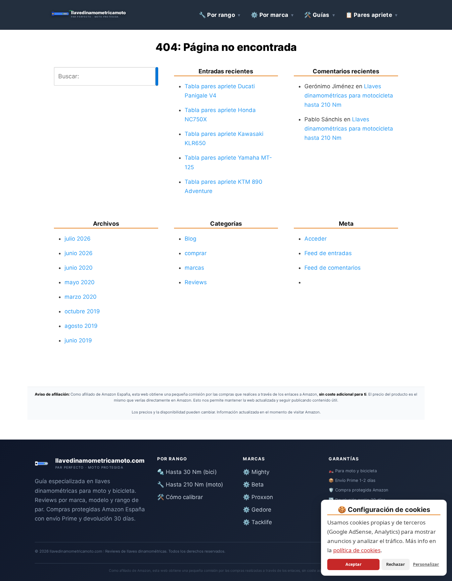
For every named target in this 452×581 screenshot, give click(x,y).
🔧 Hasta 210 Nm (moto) (190, 484)
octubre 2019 (82, 311)
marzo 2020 (81, 296)
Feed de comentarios (332, 267)
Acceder (315, 238)
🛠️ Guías (316, 15)
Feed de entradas (328, 253)
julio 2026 (78, 238)
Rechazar (395, 564)
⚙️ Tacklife (257, 522)
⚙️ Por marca (269, 15)
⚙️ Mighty (256, 472)
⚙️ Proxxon (258, 497)
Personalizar (426, 564)
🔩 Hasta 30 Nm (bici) (187, 472)
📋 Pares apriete (368, 15)
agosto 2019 (81, 326)
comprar (195, 253)
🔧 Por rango (217, 15)
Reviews (196, 282)
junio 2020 (79, 267)
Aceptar (353, 564)
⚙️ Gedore (257, 509)
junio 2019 (78, 340)
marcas (194, 267)
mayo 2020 (80, 282)
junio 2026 (79, 253)
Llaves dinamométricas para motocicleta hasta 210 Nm (348, 95)
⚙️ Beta (253, 484)
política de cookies (357, 550)
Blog (190, 238)
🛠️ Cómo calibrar (180, 497)
